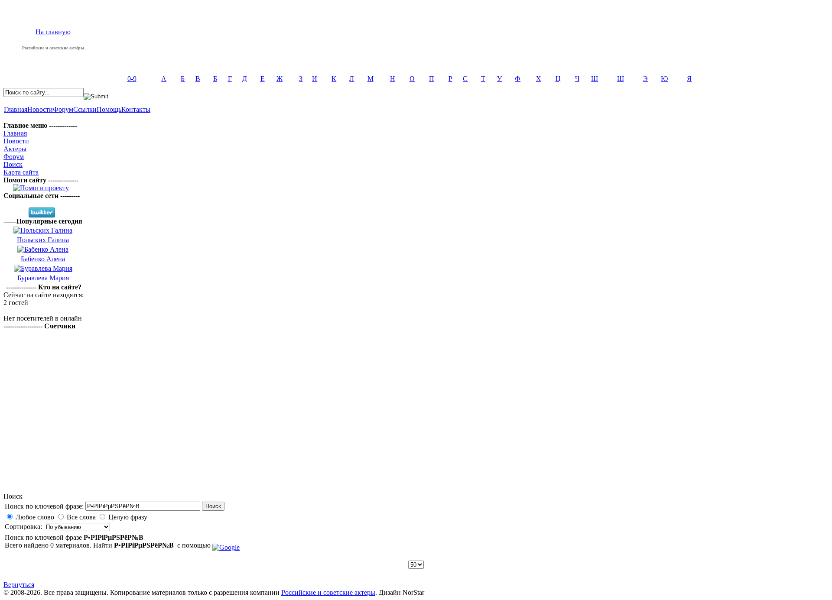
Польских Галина (43, 239)
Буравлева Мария (43, 278)
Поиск (13, 164)
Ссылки (85, 109)
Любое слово (35, 517)
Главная (15, 109)
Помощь (109, 109)
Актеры (14, 148)
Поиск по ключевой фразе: (44, 506)
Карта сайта (21, 172)
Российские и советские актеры (328, 592)
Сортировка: (24, 526)
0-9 (131, 78)
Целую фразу (127, 517)
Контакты (135, 109)
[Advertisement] (416, 424)
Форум (63, 109)
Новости (40, 109)
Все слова (81, 517)
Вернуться (18, 584)
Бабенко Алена (43, 259)
